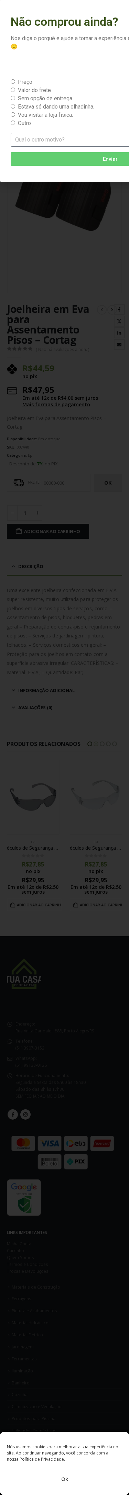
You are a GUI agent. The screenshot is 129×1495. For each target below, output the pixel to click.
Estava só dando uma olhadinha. (56, 106)
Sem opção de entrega (45, 98)
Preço (25, 82)
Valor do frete (34, 90)
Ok (64, 1478)
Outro (24, 123)
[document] (64, 747)
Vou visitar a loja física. (45, 115)
